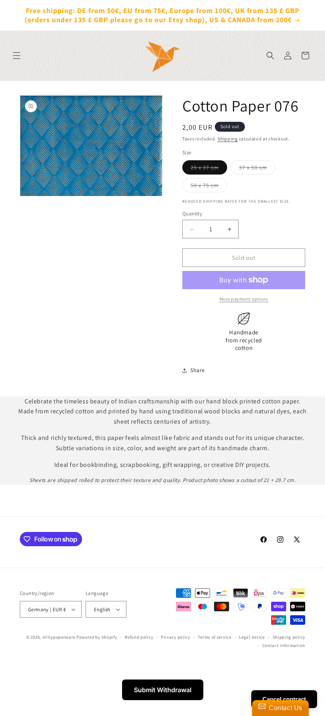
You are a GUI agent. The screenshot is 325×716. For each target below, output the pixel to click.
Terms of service (214, 637)
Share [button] (197, 370)
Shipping (228, 139)
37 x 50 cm (257, 169)
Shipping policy (289, 637)
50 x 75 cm (209, 186)
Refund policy (139, 637)
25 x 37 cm (209, 169)
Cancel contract (284, 699)
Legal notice (251, 637)
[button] (16, 55)
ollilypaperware (59, 637)
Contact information (283, 645)
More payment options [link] (244, 299)
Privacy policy (175, 637)
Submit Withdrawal (162, 690)
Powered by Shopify (96, 637)
